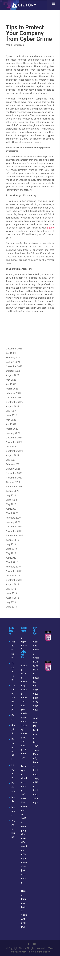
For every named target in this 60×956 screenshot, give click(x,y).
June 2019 (11, 549)
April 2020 (11, 509)
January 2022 (13, 433)
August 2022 (12, 406)
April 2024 (11, 353)
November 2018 (14, 571)
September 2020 (14, 486)
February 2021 (13, 464)
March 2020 (12, 513)
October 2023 (13, 371)
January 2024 (13, 362)
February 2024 (13, 357)
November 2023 (14, 366)
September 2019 (14, 535)
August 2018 (12, 584)
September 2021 (14, 451)
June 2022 (11, 415)
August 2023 (12, 375)
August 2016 (12, 598)
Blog (21, 45)
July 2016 (11, 602)
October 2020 (13, 482)
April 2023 (11, 384)
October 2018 (13, 575)
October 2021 (13, 446)
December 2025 (14, 348)
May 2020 (11, 504)
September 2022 (14, 402)
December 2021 (14, 437)
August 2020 (12, 491)
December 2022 (14, 397)
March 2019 (12, 562)
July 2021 (11, 460)
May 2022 (11, 420)
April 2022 (11, 424)
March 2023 (12, 388)
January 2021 (13, 469)
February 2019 (13, 566)
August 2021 (12, 455)
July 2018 (11, 589)
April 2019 (11, 558)
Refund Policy (42, 951)
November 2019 (14, 531)
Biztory (50, 227)
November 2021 (14, 442)
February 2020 (13, 517)
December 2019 (14, 526)
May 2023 (11, 380)
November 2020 (14, 477)
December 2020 (14, 473)
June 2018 (11, 593)
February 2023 (13, 393)
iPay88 (13, 729)
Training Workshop (13, 697)
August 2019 (12, 540)
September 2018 (14, 580)
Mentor (13, 811)
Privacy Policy (26, 951)
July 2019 (11, 544)
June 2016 (11, 606)
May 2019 (11, 553)
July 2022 (11, 411)
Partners (13, 787)
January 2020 (13, 522)
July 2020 (11, 495)
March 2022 (12, 428)
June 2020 (11, 500)
